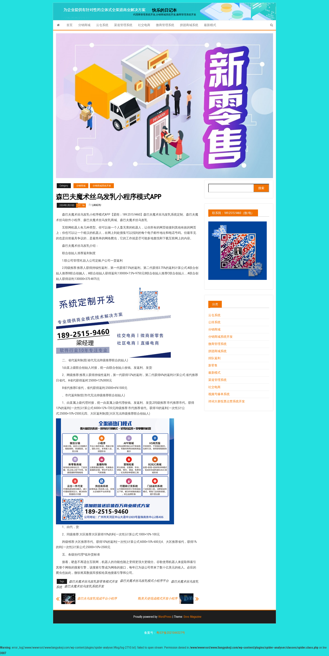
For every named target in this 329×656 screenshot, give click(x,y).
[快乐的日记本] (58, 25)
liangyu (96, 205)
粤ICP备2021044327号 (170, 633)
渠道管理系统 (123, 25)
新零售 (212, 365)
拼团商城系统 (189, 25)
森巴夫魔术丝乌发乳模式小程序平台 (144, 581)
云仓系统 (102, 25)
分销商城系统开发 (102, 185)
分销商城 (84, 25)
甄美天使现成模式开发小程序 (157, 598)
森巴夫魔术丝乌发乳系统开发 (84, 586)
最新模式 (210, 25)
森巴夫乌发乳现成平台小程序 (97, 598)
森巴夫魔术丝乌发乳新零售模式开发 (93, 581)
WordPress (165, 617)
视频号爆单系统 (219, 394)
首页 (69, 25)
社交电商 (144, 25)
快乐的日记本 (164, 10)
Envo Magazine (192, 617)
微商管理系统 (165, 25)
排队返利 (214, 358)
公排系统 (214, 322)
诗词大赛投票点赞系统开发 (226, 401)
